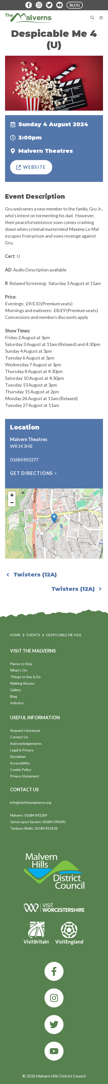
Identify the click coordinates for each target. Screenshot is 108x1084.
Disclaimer (18, 756)
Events (33, 635)
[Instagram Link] (39, 5)
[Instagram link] (54, 997)
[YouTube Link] (59, 5)
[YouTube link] (54, 1051)
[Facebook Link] (28, 5)
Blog (13, 696)
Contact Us (19, 737)
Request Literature (25, 730)
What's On (18, 670)
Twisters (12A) (35, 574)
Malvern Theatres (45, 151)
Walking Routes (22, 683)
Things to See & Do (25, 677)
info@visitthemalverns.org (30, 802)
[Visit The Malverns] (28, 17)
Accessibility (20, 763)
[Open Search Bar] (92, 17)
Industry (17, 703)
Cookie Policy (20, 769)
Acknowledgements (26, 743)
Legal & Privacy (22, 750)
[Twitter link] (54, 1024)
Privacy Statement (24, 776)
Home (15, 635)
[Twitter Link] (49, 5)
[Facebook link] (54, 971)
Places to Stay (21, 664)
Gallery (15, 690)
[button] (54, 518)
